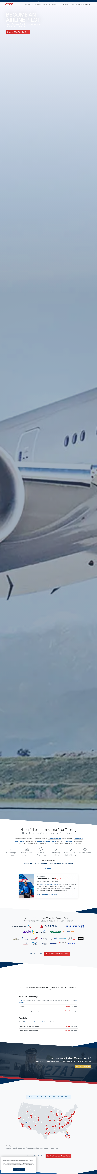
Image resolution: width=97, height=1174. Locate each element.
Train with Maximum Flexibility (61, 863)
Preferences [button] (9, 1165)
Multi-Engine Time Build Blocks (48, 1030)
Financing (78, 4)
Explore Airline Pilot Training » (17, 32)
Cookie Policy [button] (14, 1164)
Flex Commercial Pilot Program (46, 841)
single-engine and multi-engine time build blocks (35, 1021)
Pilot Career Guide (46, 4)
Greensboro (48, 1097)
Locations (54, 4)
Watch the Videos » (83, 1066)
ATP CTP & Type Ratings (63, 4)
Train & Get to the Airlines (35, 863)
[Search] (90, 4)
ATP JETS (21, 1000)
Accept (18, 1169)
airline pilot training (54, 838)
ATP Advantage (38, 4)
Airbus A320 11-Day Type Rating (48, 1011)
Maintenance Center (21, 1148)
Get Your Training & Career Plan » (57, 954)
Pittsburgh (56, 1097)
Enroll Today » (48, 868)
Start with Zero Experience (42, 1148)
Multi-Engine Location (31, 1148)
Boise (43, 1097)
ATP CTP (71, 1000)
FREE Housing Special (11, 1148)
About (82, 4)
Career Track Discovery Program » (47, 894)
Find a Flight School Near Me (35, 1156)
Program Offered (54, 1148)
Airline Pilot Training (29, 4)
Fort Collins (65, 1097)
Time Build (72, 4)
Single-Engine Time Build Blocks (48, 1026)
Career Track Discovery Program (48, 884)
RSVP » (58, 1)
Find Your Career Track (35, 953)
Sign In (86, 4)
